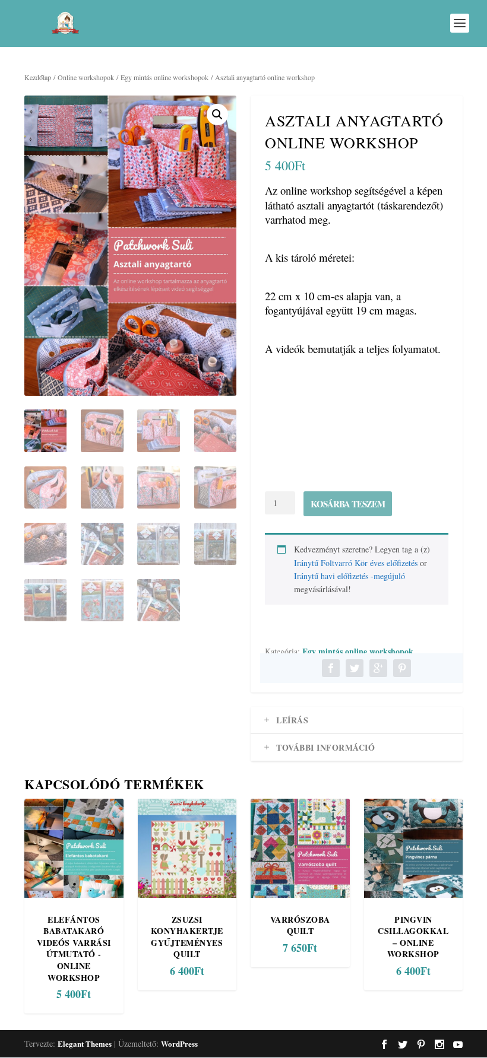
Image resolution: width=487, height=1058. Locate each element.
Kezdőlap (37, 77)
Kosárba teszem (348, 503)
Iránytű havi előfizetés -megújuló (349, 576)
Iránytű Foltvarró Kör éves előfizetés (356, 562)
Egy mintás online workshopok (164, 77)
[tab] (357, 720)
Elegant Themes (85, 1043)
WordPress (179, 1043)
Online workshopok (86, 77)
